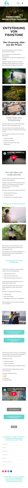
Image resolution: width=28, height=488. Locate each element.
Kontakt (4, 447)
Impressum (5, 451)
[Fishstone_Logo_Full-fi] (11, 3)
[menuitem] (17, 3)
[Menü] (17, 3)
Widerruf (4, 458)
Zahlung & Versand (6, 461)
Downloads (5, 444)
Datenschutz (5, 454)
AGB (3, 465)
